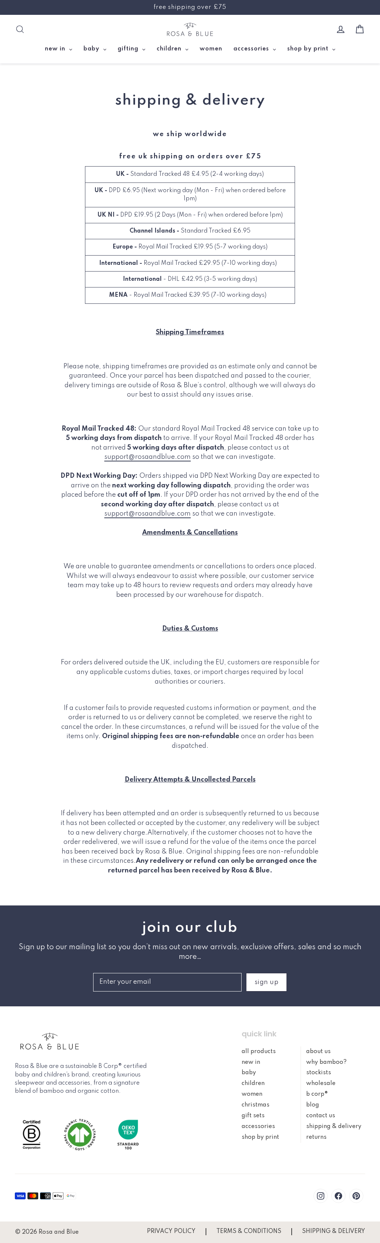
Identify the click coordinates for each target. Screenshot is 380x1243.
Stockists (318, 1073)
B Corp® (317, 1094)
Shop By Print (260, 1137)
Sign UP (267, 982)
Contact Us (320, 1116)
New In (251, 1062)
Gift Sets (253, 1116)
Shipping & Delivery (333, 1126)
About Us (318, 1052)
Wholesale (320, 1083)
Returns (316, 1137)
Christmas (255, 1105)
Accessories (258, 1126)
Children (253, 1083)
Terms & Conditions (248, 1231)
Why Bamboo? (326, 1062)
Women (252, 1094)
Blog (312, 1105)
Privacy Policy (171, 1231)
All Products (259, 1052)
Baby (249, 1073)
